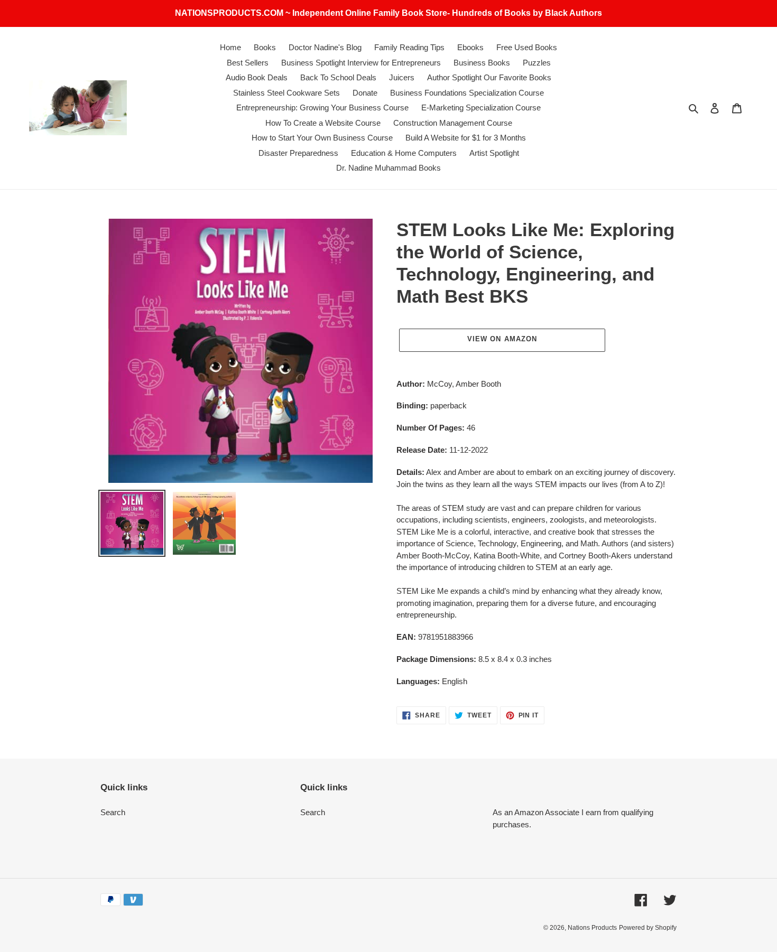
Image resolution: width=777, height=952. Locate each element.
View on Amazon (502, 339)
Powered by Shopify (648, 927)
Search (112, 812)
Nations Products (592, 927)
